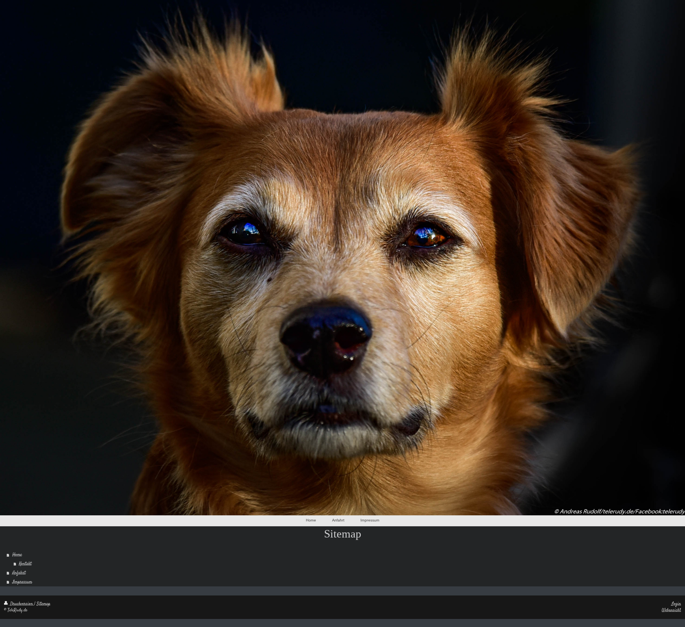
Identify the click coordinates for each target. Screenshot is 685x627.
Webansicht (671, 610)
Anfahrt (19, 573)
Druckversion (21, 604)
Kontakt (25, 563)
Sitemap (43, 604)
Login (676, 604)
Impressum (22, 582)
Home (17, 554)
